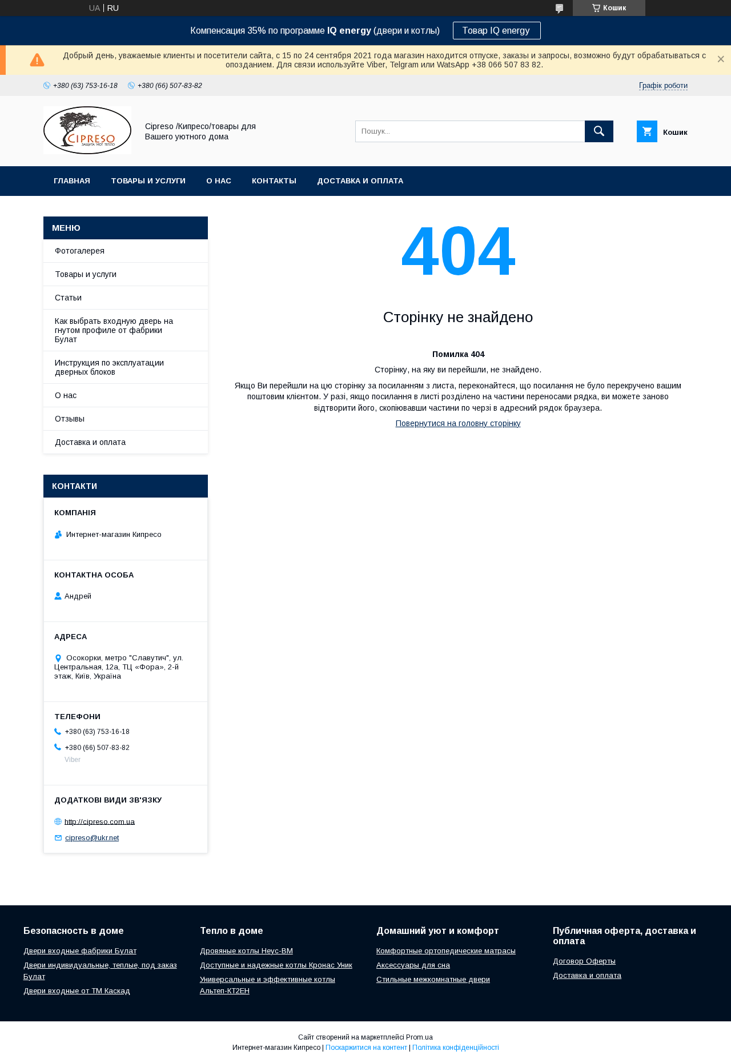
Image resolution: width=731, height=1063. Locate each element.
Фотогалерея (80, 250)
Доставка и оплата (360, 181)
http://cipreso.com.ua (100, 821)
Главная (72, 181)
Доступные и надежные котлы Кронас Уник (276, 965)
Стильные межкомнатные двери (433, 979)
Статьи (68, 297)
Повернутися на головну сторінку (458, 423)
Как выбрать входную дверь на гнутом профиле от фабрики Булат (114, 330)
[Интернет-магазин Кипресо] (87, 151)
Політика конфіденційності (455, 1048)
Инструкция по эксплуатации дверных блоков (109, 367)
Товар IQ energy (497, 30)
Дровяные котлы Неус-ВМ (246, 950)
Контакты (274, 181)
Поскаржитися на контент (366, 1048)
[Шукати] (599, 131)
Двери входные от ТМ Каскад (76, 990)
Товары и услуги (148, 181)
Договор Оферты (584, 961)
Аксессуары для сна (413, 965)
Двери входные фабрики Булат (79, 950)
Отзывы (70, 418)
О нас (218, 181)
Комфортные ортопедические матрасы (446, 950)
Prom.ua (419, 1037)
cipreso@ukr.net (92, 837)
